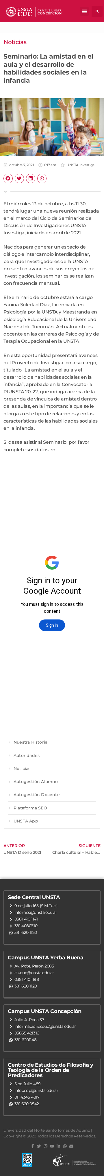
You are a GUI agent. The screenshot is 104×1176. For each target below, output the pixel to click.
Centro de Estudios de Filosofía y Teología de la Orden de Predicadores (50, 1070)
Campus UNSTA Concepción (44, 1011)
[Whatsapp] (65, 1146)
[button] (84, 11)
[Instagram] (45, 1146)
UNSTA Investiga (80, 165)
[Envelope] (71, 1146)
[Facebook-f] (32, 1146)
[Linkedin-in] (58, 1146)
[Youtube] (52, 1146)
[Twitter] (39, 1146)
